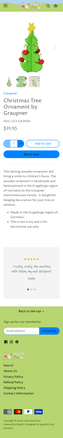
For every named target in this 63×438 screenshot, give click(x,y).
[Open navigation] (6, 5)
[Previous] (8, 47)
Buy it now (31, 154)
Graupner (10, 93)
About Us (10, 371)
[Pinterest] (16, 342)
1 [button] (28, 289)
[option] (31, 47)
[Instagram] (11, 342)
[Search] (48, 6)
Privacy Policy (13, 377)
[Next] (55, 47)
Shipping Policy (14, 388)
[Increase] (20, 143)
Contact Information (19, 393)
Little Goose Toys (32, 420)
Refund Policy (13, 382)
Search (8, 365)
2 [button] (31, 289)
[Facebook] (5, 342)
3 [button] (35, 289)
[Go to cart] (56, 6)
